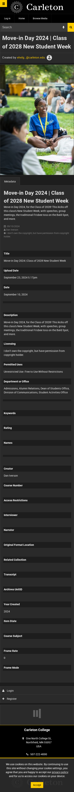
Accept (37, 785)
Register (11, 698)
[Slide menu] (3, 3)
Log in (7, 18)
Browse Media (40, 18)
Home (22, 18)
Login (10, 690)
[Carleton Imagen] (37, 7)
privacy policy (60, 772)
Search (71, 27)
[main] (37, 378)
